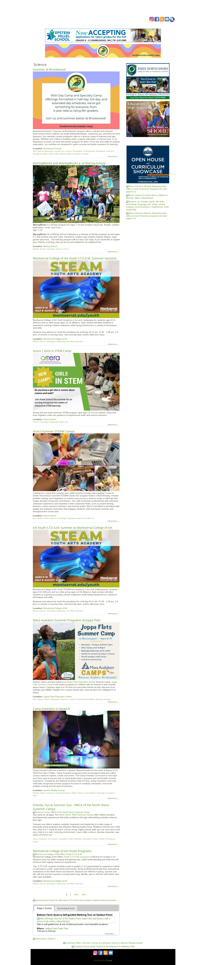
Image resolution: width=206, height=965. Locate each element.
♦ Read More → (110, 934)
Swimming (77, 839)
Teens (46, 518)
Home (65, 24)
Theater (42, 249)
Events (74, 24)
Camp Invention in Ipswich (51, 709)
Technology (51, 341)
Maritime (91, 699)
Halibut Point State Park (56, 928)
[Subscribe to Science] (44, 938)
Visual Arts (50, 249)
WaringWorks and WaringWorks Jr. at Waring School (69, 163)
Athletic (69, 154)
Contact (148, 24)
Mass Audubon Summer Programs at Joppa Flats (67, 620)
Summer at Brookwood (49, 69)
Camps (109, 24)
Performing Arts (89, 151)
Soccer (65, 249)
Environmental (82, 699)
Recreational (100, 151)
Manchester (48, 151)
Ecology (107, 699)
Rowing (62, 154)
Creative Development (62, 793)
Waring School (50, 246)
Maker (74, 793)
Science (68, 151)
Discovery (99, 699)
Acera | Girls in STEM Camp (52, 351)
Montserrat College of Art (55, 339)
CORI (51, 154)
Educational (110, 839)
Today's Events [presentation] (44, 908)
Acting (35, 841)
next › (76, 894)
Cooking (85, 154)
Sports (35, 839)
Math (72, 341)
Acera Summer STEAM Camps (54, 431)
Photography (77, 151)
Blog (127, 24)
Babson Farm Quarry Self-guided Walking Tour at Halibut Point (75, 914)
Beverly (35, 249)
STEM (88, 518)
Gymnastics (87, 839)
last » (84, 894)
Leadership (63, 839)
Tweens (40, 151)
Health (118, 24)
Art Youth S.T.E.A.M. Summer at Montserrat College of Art (72, 528)
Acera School (49, 419)
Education (76, 154)
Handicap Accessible (40, 154)
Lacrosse (57, 151)
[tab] (44, 908)
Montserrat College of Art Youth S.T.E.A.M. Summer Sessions (75, 258)
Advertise (137, 24)
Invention (50, 793)
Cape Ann (109, 151)
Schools (85, 24)
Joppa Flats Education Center (81, 682)
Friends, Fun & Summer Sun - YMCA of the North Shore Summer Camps (71, 807)
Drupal (109, 960)
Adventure (64, 699)
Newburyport (54, 699)
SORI (56, 154)
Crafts (70, 839)
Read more (113, 156)
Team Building (90, 793)
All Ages (35, 793)
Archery (95, 839)
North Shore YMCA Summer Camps (76, 815)
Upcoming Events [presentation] (66, 908)
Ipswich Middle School (54, 790)
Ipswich (42, 793)
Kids (34, 151)
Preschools (97, 24)
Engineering (61, 341)
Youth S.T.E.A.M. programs (77, 857)
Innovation (110, 793)
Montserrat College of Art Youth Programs (62, 851)
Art (63, 151)
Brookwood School (52, 148)
